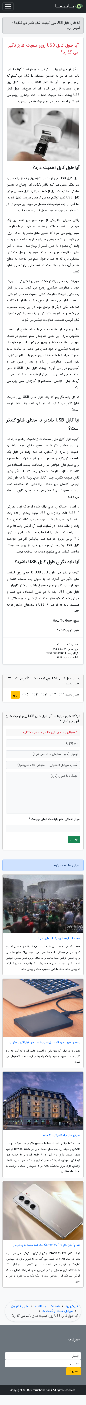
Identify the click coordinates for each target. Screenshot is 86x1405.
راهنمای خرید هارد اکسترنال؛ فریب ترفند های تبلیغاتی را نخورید (44, 1042)
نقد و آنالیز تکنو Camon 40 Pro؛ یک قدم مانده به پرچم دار (47, 1245)
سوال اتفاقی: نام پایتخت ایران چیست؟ (54, 819)
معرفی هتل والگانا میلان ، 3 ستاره (61, 1135)
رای (15, 694)
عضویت (73, 1371)
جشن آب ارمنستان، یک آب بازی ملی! (59, 938)
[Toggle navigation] (8, 6)
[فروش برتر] (69, 6)
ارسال (74, 839)
